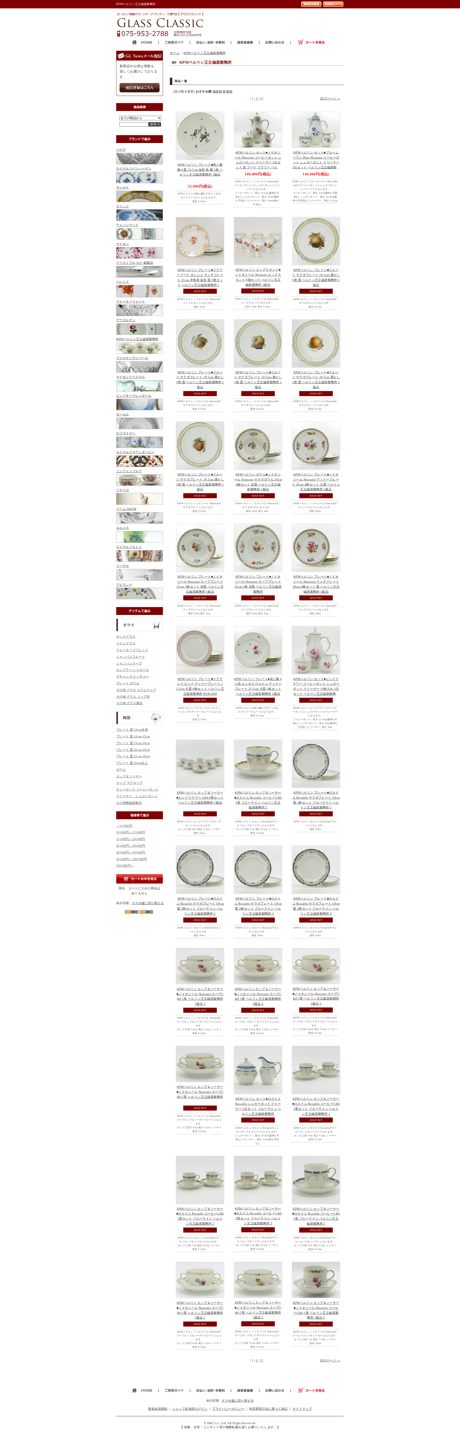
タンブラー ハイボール (132, 670)
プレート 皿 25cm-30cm (133, 756)
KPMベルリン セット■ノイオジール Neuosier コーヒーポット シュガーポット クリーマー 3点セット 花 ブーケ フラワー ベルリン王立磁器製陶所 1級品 (258, 162)
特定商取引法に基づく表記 (268, 1409)
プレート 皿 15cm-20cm (133, 743)
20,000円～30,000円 (130, 845)
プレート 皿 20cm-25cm (133, 750)
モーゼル (122, 414)
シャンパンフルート (130, 656)
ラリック (122, 206)
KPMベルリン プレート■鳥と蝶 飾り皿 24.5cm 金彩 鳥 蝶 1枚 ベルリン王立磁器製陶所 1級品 (200, 170)
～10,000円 (124, 826)
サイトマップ (302, 1409)
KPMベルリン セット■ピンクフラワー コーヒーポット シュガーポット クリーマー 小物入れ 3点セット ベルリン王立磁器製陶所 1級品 (316, 689)
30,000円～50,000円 (130, 852)
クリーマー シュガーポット (137, 796)
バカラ (121, 149)
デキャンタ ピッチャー (132, 676)
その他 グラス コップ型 (133, 696)
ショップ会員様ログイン (189, 1409)
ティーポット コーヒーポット (137, 789)
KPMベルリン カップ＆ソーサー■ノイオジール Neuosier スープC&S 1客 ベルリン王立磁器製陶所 (200, 1092)
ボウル (121, 769)
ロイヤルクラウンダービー (135, 452)
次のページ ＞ (330, 98)
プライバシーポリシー (228, 1409)
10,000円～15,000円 (130, 832)
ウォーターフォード (130, 301)
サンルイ (122, 187)
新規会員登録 (157, 1409)
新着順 (227, 91)
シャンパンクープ (129, 663)
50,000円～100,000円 (131, 859)
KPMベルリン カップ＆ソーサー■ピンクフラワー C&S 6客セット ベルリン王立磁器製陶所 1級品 (200, 797)
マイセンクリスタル (130, 377)
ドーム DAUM (126, 509)
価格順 (217, 91)
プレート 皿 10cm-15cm (133, 736)
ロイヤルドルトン (129, 547)
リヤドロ (122, 490)
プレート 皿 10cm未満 (132, 729)
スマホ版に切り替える (148, 903)
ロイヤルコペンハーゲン (133, 168)
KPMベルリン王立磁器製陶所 (137, 339)
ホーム (174, 53)
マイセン (122, 244)
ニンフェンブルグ (129, 471)
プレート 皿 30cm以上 (132, 763)
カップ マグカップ (129, 783)
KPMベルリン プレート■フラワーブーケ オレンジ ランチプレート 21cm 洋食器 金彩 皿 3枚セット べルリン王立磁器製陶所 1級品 (200, 280)
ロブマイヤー (125, 433)
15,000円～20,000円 (130, 839)
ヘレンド (122, 281)
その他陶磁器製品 (129, 803)
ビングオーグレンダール (133, 396)
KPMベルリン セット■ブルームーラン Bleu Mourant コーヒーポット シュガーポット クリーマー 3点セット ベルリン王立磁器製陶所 (316, 162)
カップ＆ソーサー (129, 776)
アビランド (124, 584)
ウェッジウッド (127, 225)
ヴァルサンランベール (132, 358)
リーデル (122, 566)
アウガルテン (125, 320)
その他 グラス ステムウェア (136, 690)
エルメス (122, 528)
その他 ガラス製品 (129, 703)
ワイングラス (125, 643)
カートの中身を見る (139, 879)
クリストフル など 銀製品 (134, 263)
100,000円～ (125, 865)
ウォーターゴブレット (132, 650)
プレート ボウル (127, 683)
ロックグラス (125, 636)
